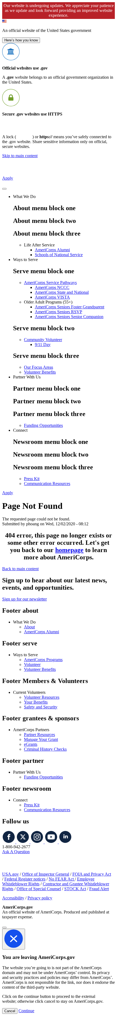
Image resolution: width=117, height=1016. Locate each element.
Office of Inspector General (45, 874)
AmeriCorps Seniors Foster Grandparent (69, 307)
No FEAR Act (62, 879)
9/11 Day (43, 344)
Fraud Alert (99, 888)
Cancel (9, 1011)
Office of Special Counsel (39, 888)
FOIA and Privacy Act (91, 874)
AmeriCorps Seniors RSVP (58, 311)
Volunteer (32, 664)
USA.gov (10, 874)
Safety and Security (40, 707)
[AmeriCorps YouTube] (52, 842)
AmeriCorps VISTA (52, 297)
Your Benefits (36, 702)
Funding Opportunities (43, 425)
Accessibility (13, 898)
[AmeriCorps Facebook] (9, 842)
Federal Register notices (24, 879)
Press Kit (31, 478)
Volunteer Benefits (40, 372)
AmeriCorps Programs (43, 659)
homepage (69, 549)
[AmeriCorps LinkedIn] (65, 842)
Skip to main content (20, 155)
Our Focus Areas (38, 367)
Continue (26, 1010)
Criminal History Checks (45, 749)
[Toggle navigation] (4, 189)
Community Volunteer (43, 339)
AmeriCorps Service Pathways (50, 282)
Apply (7, 178)
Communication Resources (47, 483)
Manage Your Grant (41, 739)
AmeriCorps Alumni (52, 250)
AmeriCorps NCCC (52, 287)
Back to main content (20, 568)
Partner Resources (39, 734)
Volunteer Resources (41, 697)
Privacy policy (39, 898)
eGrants (30, 744)
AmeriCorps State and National (62, 292)
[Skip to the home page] (29, 169)
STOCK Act (75, 888)
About (29, 627)
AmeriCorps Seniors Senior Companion (69, 316)
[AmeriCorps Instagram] (37, 842)
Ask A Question (16, 851)
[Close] (4, 927)
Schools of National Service (59, 254)
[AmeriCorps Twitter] (23, 842)
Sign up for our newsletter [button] (24, 599)
